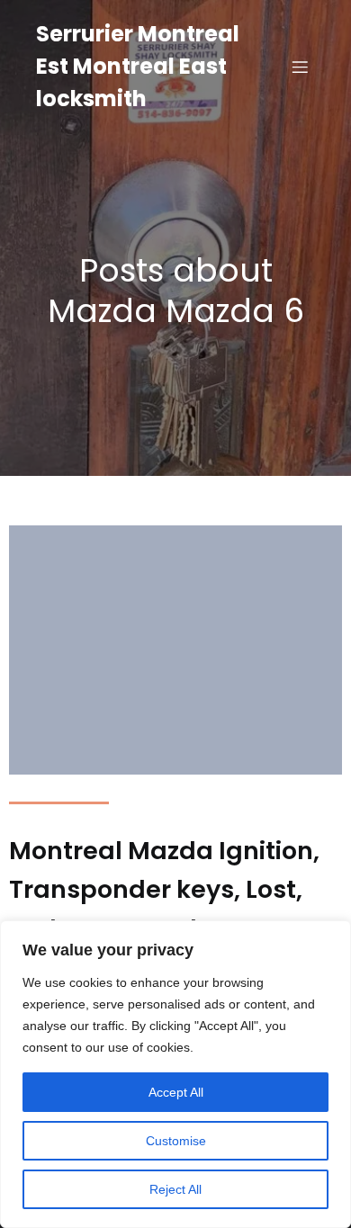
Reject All (175, 1189)
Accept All (175, 1092)
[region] (175, 1074)
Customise (176, 1141)
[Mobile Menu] (299, 66)
